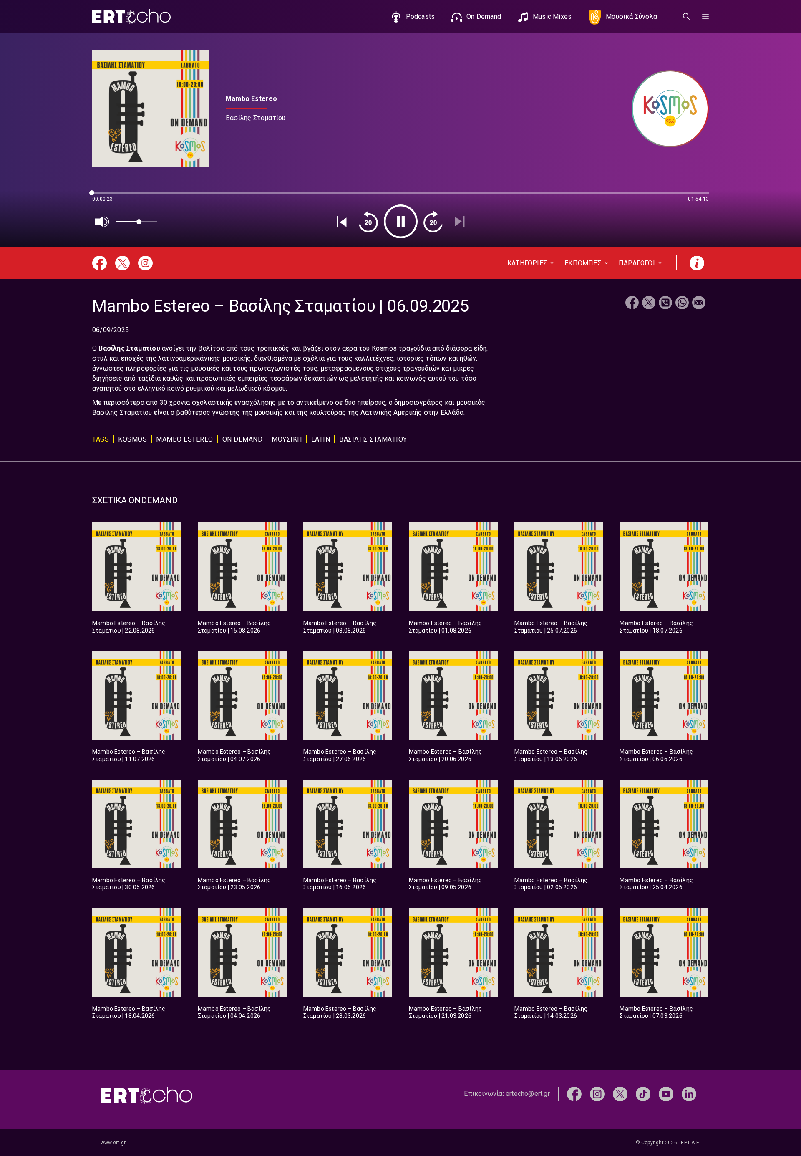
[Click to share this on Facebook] (632, 303)
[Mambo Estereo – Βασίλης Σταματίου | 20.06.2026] (453, 695)
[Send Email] (698, 303)
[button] (705, 16)
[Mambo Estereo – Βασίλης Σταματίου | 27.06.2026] (347, 695)
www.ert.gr (113, 1143)
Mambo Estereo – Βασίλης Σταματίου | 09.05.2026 (445, 884)
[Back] (341, 221)
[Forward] (433, 221)
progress (106, 197)
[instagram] (597, 1094)
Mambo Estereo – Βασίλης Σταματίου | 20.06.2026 (445, 755)
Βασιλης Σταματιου (373, 439)
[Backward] (368, 221)
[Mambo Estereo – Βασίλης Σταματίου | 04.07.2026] (242, 695)
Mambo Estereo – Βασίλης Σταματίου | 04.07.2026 (234, 755)
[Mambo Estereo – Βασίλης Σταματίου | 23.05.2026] (242, 824)
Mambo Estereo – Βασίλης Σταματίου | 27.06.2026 (340, 755)
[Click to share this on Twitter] (648, 303)
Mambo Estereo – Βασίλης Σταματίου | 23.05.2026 (234, 884)
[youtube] (666, 1094)
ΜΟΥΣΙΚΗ (287, 439)
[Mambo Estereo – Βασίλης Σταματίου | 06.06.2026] (664, 695)
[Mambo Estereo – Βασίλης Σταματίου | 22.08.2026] (136, 566)
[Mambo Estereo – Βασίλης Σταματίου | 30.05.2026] (136, 824)
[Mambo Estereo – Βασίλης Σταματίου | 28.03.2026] (347, 952)
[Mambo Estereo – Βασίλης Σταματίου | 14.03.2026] (558, 952)
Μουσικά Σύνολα (631, 16)
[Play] (400, 221)
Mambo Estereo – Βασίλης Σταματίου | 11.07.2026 (129, 755)
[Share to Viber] (665, 303)
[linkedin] (689, 1094)
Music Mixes (552, 16)
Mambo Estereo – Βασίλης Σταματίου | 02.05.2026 (551, 884)
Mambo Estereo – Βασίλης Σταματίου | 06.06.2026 (656, 755)
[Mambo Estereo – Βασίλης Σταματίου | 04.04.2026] (242, 952)
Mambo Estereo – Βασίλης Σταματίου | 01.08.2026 (445, 627)
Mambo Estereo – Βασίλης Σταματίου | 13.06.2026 (551, 755)
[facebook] (574, 1094)
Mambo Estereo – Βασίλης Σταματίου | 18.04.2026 (129, 1012)
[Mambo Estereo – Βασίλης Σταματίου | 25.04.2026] (664, 824)
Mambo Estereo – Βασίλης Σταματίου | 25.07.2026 (551, 627)
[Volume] (102, 221)
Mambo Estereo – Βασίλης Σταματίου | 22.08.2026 (129, 627)
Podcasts (420, 16)
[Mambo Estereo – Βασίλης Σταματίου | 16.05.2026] (347, 824)
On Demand (483, 16)
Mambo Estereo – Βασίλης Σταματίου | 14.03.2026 (551, 1012)
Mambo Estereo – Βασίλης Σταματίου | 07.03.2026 (656, 1012)
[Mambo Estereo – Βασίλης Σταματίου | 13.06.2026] (558, 695)
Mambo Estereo (184, 439)
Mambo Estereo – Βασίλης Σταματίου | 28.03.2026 (340, 1012)
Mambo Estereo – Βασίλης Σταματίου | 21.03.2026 (445, 1012)
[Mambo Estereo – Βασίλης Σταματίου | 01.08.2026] (453, 566)
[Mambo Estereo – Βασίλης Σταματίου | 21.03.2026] (453, 952)
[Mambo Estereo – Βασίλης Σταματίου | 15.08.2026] (242, 566)
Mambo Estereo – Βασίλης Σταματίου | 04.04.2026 (234, 1012)
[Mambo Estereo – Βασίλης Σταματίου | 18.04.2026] (136, 952)
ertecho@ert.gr (528, 1094)
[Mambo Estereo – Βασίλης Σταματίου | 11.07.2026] (136, 695)
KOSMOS (132, 439)
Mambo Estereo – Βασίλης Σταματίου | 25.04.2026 (656, 884)
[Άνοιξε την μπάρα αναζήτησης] (686, 16)
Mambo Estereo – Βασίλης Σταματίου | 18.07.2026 (656, 627)
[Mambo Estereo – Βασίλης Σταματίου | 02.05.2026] (558, 824)
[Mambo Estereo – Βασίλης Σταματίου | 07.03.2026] (664, 952)
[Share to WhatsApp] (682, 303)
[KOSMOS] (666, 108)
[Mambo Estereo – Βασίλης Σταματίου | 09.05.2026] (453, 824)
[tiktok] (643, 1094)
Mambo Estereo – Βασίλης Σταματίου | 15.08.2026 (234, 627)
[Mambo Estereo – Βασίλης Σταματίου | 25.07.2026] (558, 566)
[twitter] (620, 1094)
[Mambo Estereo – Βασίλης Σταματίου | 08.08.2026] (347, 566)
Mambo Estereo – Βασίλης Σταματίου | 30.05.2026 (129, 884)
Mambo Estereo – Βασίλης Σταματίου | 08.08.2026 (340, 627)
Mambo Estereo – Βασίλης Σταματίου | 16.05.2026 (340, 884)
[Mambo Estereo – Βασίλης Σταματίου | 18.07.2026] (664, 566)
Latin (320, 439)
